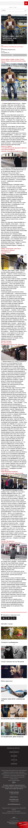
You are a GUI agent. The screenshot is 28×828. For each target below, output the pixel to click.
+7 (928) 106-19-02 (14, 793)
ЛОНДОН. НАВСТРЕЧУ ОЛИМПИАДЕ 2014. (13, 699)
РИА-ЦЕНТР (14, 756)
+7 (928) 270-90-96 (14, 801)
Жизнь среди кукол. (7, 681)
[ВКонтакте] (3, 618)
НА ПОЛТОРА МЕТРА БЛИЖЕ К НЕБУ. (13, 718)
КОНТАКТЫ (14, 763)
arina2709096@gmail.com (14, 804)
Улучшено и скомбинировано (9, 642)
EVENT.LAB (14, 760)
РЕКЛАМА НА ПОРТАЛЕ (13, 748)
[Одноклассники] (8, 618)
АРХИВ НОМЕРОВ (14, 752)
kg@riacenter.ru (14, 797)
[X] (13, 618)
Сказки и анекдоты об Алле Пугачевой (12, 661)
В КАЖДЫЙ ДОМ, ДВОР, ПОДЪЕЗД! (12, 736)
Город (4, 10)
